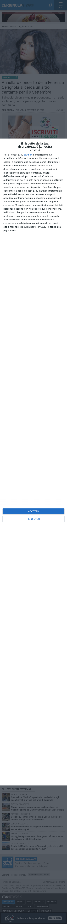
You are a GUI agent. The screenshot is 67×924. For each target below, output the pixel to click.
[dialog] (33, 462)
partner (28, 154)
